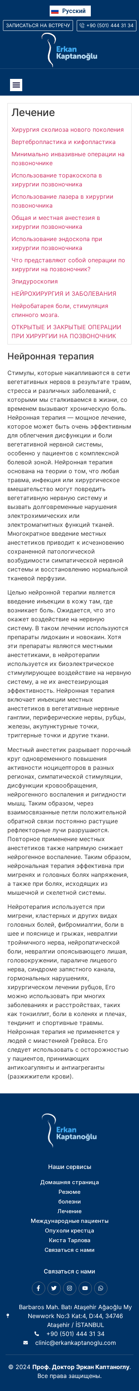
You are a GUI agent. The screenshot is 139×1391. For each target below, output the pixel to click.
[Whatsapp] (100, 1288)
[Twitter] (54, 1288)
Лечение (33, 112)
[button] (16, 85)
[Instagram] (69, 1288)
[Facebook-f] (38, 1288)
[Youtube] (85, 1288)
